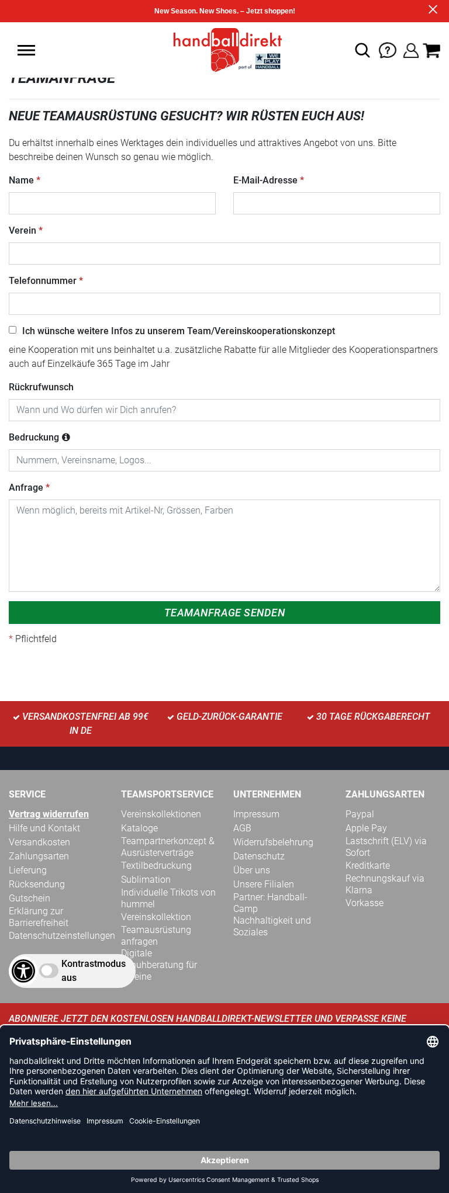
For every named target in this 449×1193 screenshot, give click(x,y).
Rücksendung (37, 884)
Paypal (360, 814)
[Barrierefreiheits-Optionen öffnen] (23, 971)
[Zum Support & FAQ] (387, 49)
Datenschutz (259, 856)
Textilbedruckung (156, 865)
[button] (26, 50)
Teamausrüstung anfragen (156, 935)
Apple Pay (366, 828)
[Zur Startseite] (224, 49)
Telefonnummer (43, 280)
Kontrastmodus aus (93, 970)
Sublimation (146, 879)
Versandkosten (39, 842)
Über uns (251, 870)
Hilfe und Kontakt (44, 828)
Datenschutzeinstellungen (62, 935)
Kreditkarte (368, 865)
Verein (22, 230)
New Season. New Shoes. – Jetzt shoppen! (224, 11)
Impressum (256, 814)
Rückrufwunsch (41, 387)
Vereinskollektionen (161, 814)
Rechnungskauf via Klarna (385, 884)
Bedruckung (34, 437)
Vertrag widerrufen (49, 814)
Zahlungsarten (39, 856)
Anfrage (26, 487)
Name (21, 180)
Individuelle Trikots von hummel (168, 898)
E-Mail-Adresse (265, 180)
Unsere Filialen (263, 884)
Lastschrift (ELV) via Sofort (386, 846)
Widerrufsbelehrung (273, 842)
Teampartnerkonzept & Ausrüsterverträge (168, 846)
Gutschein (29, 898)
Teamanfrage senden (224, 612)
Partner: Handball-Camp (270, 903)
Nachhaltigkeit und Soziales (272, 926)
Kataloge (139, 828)
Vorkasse (365, 902)
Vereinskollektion (156, 917)
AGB (242, 828)
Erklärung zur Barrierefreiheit (38, 917)
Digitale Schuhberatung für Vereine (159, 965)
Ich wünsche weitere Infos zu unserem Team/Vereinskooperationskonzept (178, 331)
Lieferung (28, 870)
